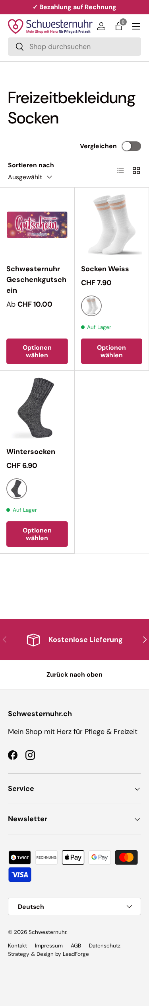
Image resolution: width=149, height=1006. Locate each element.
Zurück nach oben (74, 674)
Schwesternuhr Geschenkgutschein (36, 279)
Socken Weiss (105, 269)
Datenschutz (104, 945)
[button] (119, 26)
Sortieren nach (31, 165)
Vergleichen (98, 146)
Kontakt (17, 945)
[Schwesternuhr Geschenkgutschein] (37, 225)
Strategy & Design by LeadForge (48, 954)
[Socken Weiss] (112, 225)
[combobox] (74, 46)
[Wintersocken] (37, 408)
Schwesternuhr (47, 932)
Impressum (49, 945)
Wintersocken (30, 451)
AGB (76, 945)
